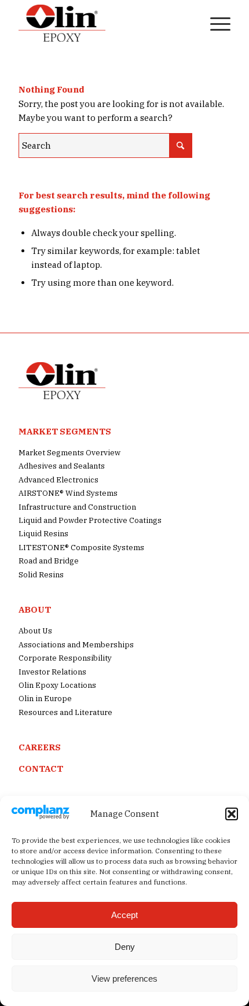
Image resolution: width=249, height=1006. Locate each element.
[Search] (187, 23)
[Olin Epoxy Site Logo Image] (103, 23)
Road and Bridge (49, 561)
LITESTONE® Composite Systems (81, 547)
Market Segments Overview (69, 453)
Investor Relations (52, 672)
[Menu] (214, 23)
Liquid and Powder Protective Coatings (90, 520)
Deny (125, 947)
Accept (124, 915)
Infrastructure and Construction (77, 507)
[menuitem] (187, 23)
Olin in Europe (45, 698)
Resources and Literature (65, 712)
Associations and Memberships (76, 645)
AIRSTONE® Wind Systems (68, 493)
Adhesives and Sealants (62, 466)
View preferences (124, 978)
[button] (231, 814)
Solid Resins (41, 575)
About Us (35, 631)
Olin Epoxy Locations (57, 685)
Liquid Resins (43, 534)
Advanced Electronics (58, 480)
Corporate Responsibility (65, 658)
